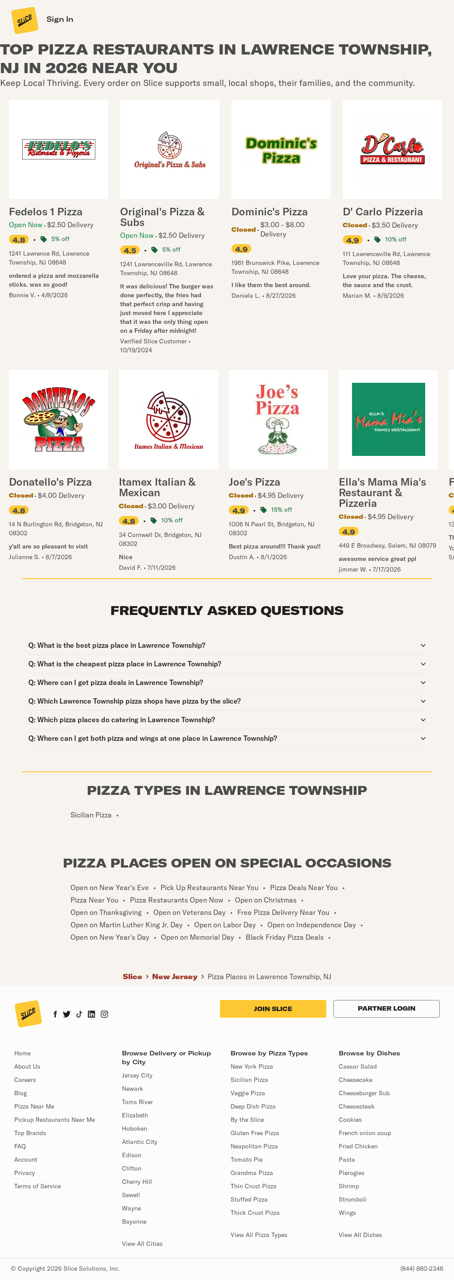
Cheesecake (355, 1080)
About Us (27, 1066)
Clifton (131, 1168)
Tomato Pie (246, 1159)
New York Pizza (252, 1066)
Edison (131, 1155)
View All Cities (142, 1244)
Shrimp (349, 1186)
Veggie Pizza (248, 1093)
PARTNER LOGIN (386, 1008)
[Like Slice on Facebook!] (55, 1015)
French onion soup (365, 1133)
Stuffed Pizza (249, 1199)
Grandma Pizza (252, 1173)
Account (25, 1159)
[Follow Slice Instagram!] (105, 1015)
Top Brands (30, 1133)
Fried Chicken (358, 1146)
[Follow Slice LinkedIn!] (91, 1015)
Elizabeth (135, 1115)
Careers (25, 1080)
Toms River (137, 1102)
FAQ (20, 1146)
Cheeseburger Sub (364, 1093)
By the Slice (247, 1120)
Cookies (350, 1120)
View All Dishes (360, 1235)
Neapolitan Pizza (254, 1146)
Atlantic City (139, 1142)
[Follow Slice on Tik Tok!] (79, 1015)
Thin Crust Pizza (254, 1186)
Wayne (131, 1208)
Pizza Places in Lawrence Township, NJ (269, 976)
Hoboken (134, 1128)
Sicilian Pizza (249, 1080)
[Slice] (24, 20)
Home (22, 1053)
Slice (132, 976)
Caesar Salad (358, 1066)
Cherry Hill (137, 1182)
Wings (347, 1213)
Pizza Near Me (34, 1106)
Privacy (24, 1173)
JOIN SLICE (273, 1009)
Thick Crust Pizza (255, 1213)
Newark (132, 1089)
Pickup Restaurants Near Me (54, 1120)
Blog (20, 1093)
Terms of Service (37, 1186)
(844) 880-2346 (421, 1268)
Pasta (347, 1159)
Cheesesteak (357, 1106)
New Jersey (175, 976)
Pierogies (351, 1173)
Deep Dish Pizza (253, 1106)
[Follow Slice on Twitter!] (67, 1015)
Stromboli (353, 1199)
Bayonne (134, 1222)
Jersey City (137, 1075)
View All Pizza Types (259, 1235)
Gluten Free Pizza (255, 1133)
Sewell (131, 1195)
